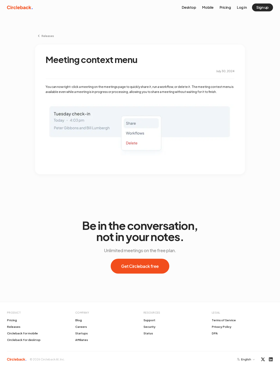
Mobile (207, 7)
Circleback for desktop (23, 340)
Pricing (225, 7)
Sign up (262, 7)
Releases (13, 326)
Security (150, 326)
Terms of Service (224, 320)
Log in (242, 7)
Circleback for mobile (22, 333)
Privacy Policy (221, 326)
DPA (215, 333)
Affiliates (81, 340)
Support (149, 320)
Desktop (189, 7)
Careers (81, 326)
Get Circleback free (140, 266)
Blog (78, 320)
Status (148, 333)
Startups (81, 333)
